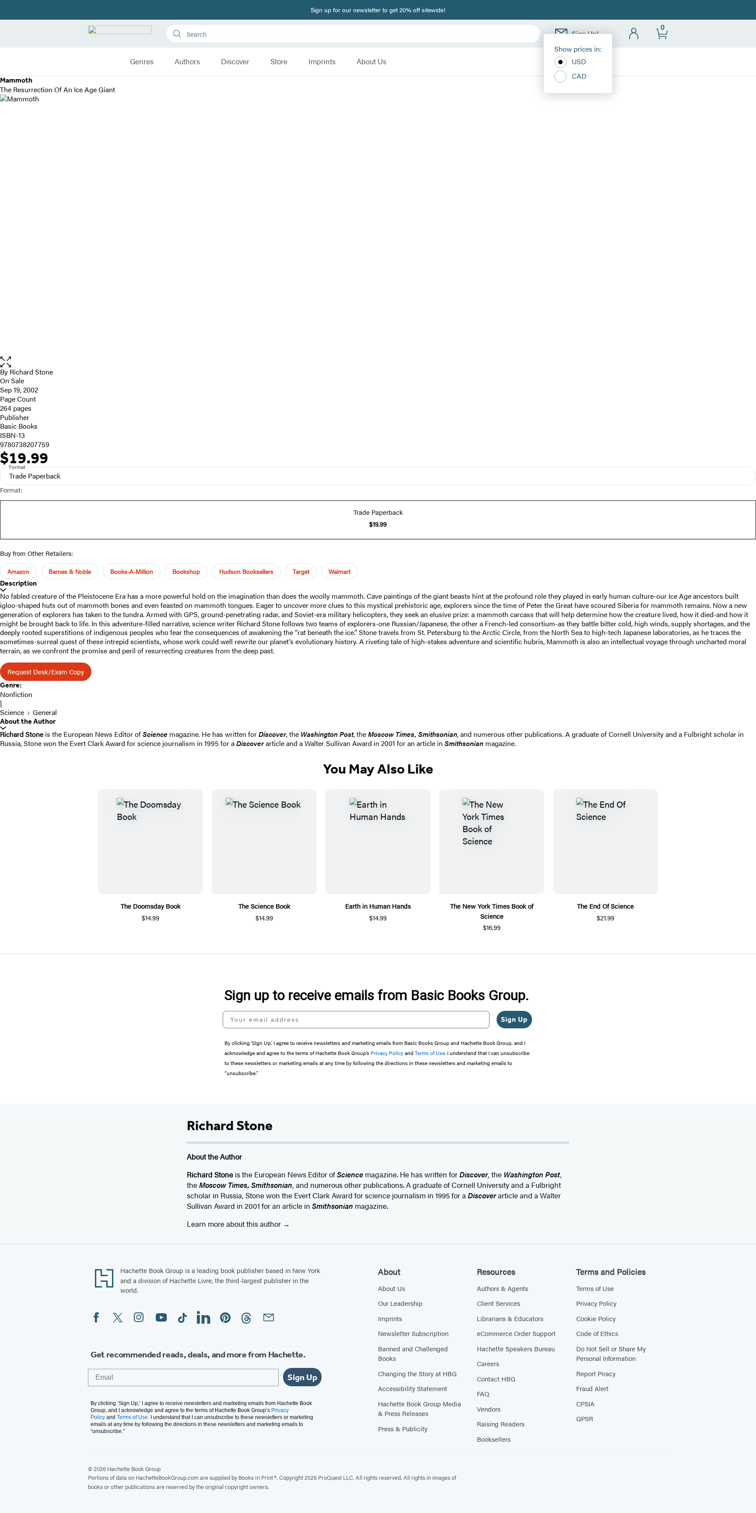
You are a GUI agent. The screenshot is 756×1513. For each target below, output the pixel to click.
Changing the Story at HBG (417, 1373)
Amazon (18, 571)
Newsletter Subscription (413, 1333)
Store (278, 61)
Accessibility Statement (412, 1388)
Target (301, 571)
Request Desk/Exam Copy (45, 671)
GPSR (584, 1418)
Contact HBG (496, 1378)
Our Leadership (400, 1303)
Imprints (322, 61)
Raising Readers (501, 1423)
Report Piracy (596, 1373)
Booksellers (494, 1439)
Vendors (488, 1408)
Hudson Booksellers (246, 571)
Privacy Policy (596, 1303)
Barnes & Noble (70, 571)
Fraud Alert (592, 1388)
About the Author (28, 721)
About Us (371, 61)
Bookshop (186, 571)
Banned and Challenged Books (413, 1353)
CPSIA (585, 1403)
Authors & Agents (502, 1288)
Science (12, 712)
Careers (488, 1363)
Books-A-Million (131, 571)
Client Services (498, 1303)
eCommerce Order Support (516, 1333)
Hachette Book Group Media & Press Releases (419, 1408)
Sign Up (514, 1019)
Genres (142, 61)
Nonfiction (16, 694)
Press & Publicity (402, 1428)
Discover (235, 61)
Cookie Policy (596, 1318)
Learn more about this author (235, 1223)
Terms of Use (595, 1288)
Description (18, 583)
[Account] (634, 34)
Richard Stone (31, 372)
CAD (579, 76)
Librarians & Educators (510, 1318)
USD (579, 61)
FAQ (483, 1393)
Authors (187, 61)
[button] (378, 362)
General (45, 712)
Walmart (339, 571)
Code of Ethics (597, 1333)
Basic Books (19, 426)
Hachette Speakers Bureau (516, 1348)
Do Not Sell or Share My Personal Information (611, 1353)
